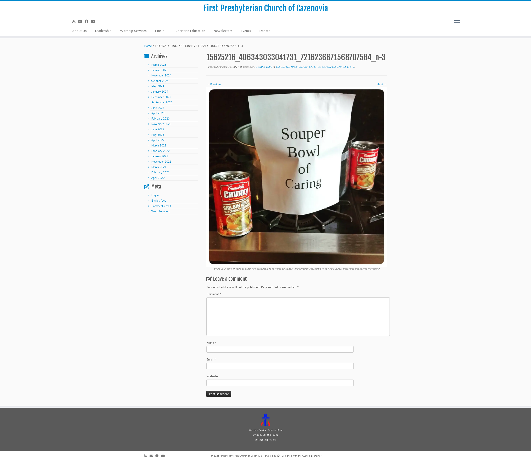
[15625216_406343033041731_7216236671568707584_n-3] (296, 176)
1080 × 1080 (263, 67)
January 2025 (159, 70)
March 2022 (158, 145)
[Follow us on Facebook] (88, 21)
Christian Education (190, 30)
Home (148, 46)
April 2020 (157, 178)
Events (246, 30)
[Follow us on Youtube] (94, 21)
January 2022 (159, 156)
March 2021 (158, 167)
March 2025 (158, 65)
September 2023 (161, 102)
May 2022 (157, 135)
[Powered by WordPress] (278, 455)
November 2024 (161, 75)
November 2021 (161, 161)
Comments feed (161, 206)
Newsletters (223, 30)
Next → (381, 84)
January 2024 (159, 91)
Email (211, 359)
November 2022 (161, 124)
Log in (155, 195)
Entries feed (158, 200)
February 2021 (160, 172)
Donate (264, 30)
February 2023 (160, 118)
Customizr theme (311, 455)
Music (160, 30)
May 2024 (157, 86)
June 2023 (157, 108)
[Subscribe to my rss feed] (75, 21)
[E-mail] (81, 21)
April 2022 (157, 140)
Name (211, 343)
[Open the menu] (457, 21)
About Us (79, 30)
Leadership (103, 30)
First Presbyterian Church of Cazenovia (265, 8)
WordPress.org (160, 211)
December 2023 (161, 97)
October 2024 (160, 81)
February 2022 (160, 151)
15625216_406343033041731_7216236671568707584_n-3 (314, 67)
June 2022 (157, 129)
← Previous (213, 84)
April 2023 (157, 113)
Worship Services (133, 30)
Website (212, 376)
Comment (214, 294)
